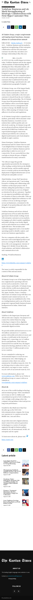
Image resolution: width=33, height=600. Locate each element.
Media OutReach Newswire (8, 6)
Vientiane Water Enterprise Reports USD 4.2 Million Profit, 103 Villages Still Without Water (11, 481)
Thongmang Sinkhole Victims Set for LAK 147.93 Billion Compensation (12, 471)
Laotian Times (6, 22)
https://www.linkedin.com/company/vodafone (16, 264)
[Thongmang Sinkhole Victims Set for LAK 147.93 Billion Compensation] (25, 472)
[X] (12, 27)
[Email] (24, 27)
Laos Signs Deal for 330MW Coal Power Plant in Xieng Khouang (11, 462)
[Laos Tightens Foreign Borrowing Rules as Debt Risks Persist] (25, 502)
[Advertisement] (16, 529)
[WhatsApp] (16, 27)
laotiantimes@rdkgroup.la (15, 576)
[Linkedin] (20, 27)
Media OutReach (16, 43)
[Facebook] (8, 27)
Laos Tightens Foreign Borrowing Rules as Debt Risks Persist (11, 502)
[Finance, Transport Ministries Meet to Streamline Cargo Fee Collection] (25, 492)
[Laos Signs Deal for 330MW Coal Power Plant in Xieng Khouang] (25, 463)
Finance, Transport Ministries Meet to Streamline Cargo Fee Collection (10, 492)
